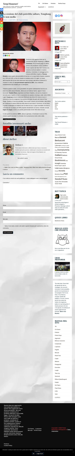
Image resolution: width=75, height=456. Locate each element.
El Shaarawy (58, 152)
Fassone (64, 152)
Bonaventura (58, 143)
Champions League (65, 145)
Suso (64, 179)
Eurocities (57, 367)
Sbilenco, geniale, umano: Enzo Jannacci (65, 56)
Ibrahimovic (60, 160)
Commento (6, 182)
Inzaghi (57, 163)
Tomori (56, 183)
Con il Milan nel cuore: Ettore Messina (64, 48)
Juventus (63, 163)
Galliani (58, 155)
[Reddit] (1, 22)
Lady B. (64, 165)
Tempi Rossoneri (10, 3)
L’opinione (57, 346)
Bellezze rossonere (60, 340)
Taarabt (56, 181)
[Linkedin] (1, 16)
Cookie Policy (8, 445)
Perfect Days (61, 3)
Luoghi (56, 370)
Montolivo (57, 174)
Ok (33, 453)
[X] (5, 55)
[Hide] (0, 31)
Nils (56, 107)
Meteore (57, 361)
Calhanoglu (58, 145)
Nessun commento (23, 19)
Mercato (57, 352)
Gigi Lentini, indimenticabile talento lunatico (64, 196)
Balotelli (63, 137)
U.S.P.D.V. (51, 7)
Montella (62, 171)
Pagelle (57, 349)
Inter (67, 160)
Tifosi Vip (57, 373)
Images (57, 382)
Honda (60, 157)
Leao (57, 168)
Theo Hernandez (63, 181)
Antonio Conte (61, 135)
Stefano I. (19, 145)
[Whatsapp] (7, 55)
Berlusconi (60, 140)
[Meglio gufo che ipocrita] (62, 239)
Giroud (56, 157)
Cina (56, 147)
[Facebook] (4, 55)
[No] (73, 452)
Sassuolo (64, 176)
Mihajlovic (66, 168)
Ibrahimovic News (59, 220)
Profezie (53, 3)
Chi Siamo (45, 3)
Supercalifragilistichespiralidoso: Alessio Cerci (65, 65)
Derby (62, 147)
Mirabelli (56, 171)
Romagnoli (60, 176)
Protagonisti (58, 364)
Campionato (58, 343)
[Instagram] (61, 16)
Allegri (56, 135)
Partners (6, 443)
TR (39, 3)
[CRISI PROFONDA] (62, 266)
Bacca (57, 137)
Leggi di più (40, 453)
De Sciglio (66, 147)
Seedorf (58, 179)
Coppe (56, 358)
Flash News (58, 388)
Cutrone (59, 147)
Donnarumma (63, 150)
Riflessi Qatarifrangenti (61, 379)
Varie (56, 394)
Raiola (56, 176)
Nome (4, 205)
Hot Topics (57, 385)
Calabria (65, 143)
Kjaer (60, 165)
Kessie (57, 165)
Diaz (56, 150)
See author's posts (23, 158)
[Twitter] (59, 16)
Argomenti (41, 7)
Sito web (5, 219)
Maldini (61, 168)
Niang (61, 174)
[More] (9, 55)
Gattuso (64, 155)
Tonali (60, 183)
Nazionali (57, 376)
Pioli (66, 174)
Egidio (56, 103)
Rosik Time (58, 355)
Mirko (56, 105)
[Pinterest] (1, 19)
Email (4, 212)
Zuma (56, 108)
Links (56, 391)
